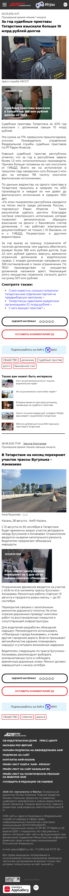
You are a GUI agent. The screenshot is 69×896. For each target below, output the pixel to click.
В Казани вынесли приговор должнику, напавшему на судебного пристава (36, 403)
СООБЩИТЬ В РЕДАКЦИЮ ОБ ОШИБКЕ (28, 781)
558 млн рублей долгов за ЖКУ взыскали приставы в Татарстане (37, 425)
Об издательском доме (20, 740)
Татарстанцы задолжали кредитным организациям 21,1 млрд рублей (32, 302)
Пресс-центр (48, 740)
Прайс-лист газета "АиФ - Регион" (26, 764)
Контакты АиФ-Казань (19, 759)
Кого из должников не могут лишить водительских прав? (35, 382)
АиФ (25, 514)
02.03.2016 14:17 (10, 13)
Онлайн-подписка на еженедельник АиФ (33, 750)
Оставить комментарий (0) (34, 334)
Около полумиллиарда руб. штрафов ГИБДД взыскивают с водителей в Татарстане (39, 414)
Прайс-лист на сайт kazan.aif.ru (26, 769)
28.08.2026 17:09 (11, 443)
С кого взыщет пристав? (26, 308)
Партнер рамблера (32, 879)
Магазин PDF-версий (17, 745)
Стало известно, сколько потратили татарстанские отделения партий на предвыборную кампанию (31, 294)
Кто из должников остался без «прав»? (36, 391)
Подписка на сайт (16, 754)
